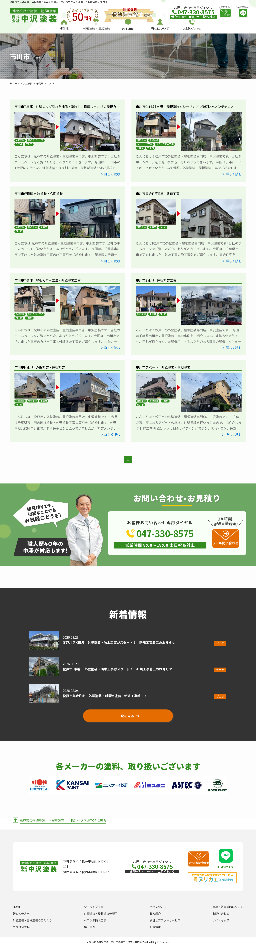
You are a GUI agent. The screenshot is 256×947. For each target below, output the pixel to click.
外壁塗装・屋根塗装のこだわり (32, 920)
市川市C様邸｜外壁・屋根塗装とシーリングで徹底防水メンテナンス (185, 106)
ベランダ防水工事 (165, 144)
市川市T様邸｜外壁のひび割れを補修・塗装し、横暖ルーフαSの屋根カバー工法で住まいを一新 (66, 108)
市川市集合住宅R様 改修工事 (159, 193)
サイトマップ (220, 920)
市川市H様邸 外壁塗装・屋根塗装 (39, 367)
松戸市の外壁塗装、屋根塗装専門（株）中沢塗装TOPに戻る (63, 820)
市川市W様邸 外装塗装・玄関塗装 (38, 193)
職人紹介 (155, 913)
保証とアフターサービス (165, 920)
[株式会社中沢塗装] (34, 13)
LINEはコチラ (225, 867)
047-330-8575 (196, 12)
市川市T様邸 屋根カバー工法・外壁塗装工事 (47, 280)
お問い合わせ (220, 913)
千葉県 (19, 144)
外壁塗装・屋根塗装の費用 (101, 913)
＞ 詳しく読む (110, 174)
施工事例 (89, 927)
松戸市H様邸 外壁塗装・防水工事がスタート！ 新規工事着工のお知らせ (117, 669)
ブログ (220, 643)
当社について (158, 907)
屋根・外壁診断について (227, 907)
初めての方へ (21, 913)
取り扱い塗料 (21, 927)
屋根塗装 (153, 140)
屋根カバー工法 (35, 140)
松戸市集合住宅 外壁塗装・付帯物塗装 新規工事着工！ (105, 695)
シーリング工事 (144, 144)
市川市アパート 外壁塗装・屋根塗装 (163, 367)
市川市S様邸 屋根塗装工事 (156, 280)
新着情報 (155, 927)
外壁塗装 (20, 140)
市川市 (29, 144)
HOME (17, 907)
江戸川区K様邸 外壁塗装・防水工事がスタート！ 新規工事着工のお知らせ (119, 642)
